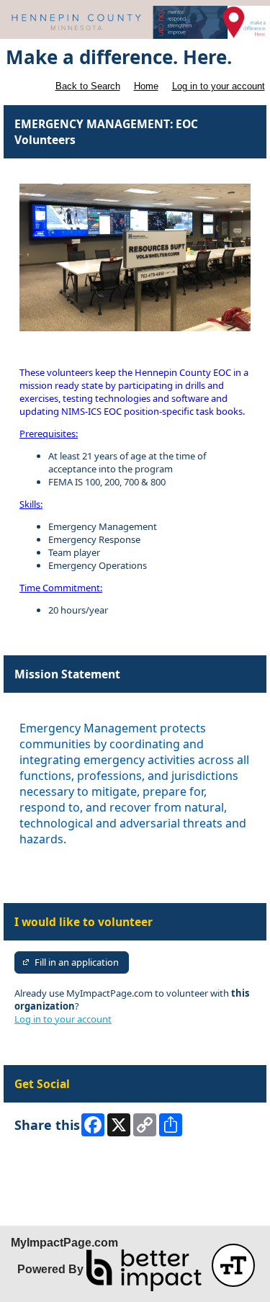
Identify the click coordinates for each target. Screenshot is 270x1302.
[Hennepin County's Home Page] (135, 22)
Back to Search (87, 86)
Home (146, 86)
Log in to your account (218, 86)
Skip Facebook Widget (61, 1161)
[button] (233, 1265)
